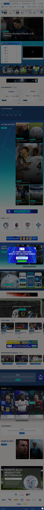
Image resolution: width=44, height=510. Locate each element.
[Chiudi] (35, 248)
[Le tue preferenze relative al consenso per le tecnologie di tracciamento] (42, 508)
